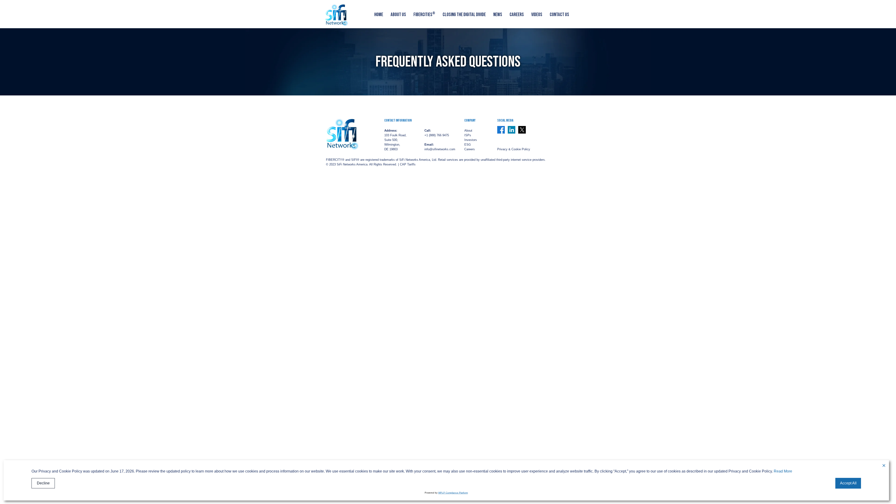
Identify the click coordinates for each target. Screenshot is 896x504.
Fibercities (424, 14)
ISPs (467, 135)
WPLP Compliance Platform (453, 492)
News (497, 15)
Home (378, 15)
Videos (536, 15)
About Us (398, 15)
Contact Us (559, 15)
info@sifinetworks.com (439, 149)
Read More (783, 471)
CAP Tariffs (408, 164)
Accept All (848, 483)
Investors (470, 140)
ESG (467, 144)
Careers (517, 15)
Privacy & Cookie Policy (513, 149)
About (468, 130)
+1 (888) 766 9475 (436, 135)
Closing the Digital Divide (464, 15)
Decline (43, 483)
